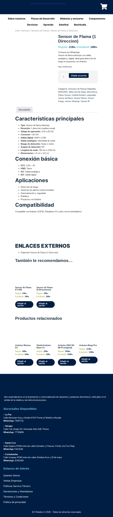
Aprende (48, 24)
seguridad (91, 95)
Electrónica (92, 92)
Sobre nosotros (16, 18)
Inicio (17, 31)
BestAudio (80, 24)
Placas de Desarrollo (43, 18)
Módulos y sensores (71, 18)
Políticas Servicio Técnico (16, 486)
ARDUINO (63, 92)
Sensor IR (85, 101)
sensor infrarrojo (72, 101)
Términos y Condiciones (15, 496)
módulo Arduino (79, 95)
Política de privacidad (14, 502)
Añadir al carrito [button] (21, 304)
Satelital (63, 24)
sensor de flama (65, 98)
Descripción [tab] (24, 109)
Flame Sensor (64, 95)
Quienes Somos (11, 475)
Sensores (25, 31)
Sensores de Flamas (40, 31)
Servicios (32, 24)
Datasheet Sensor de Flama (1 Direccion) (39, 252)
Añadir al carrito (79, 75)
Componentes (97, 18)
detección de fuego (77, 92)
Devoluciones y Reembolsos (18, 491)
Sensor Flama (80, 98)
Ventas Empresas (12, 480)
